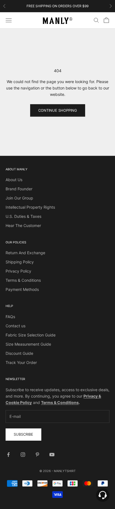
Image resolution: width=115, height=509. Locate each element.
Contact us (15, 325)
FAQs (10, 316)
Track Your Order (21, 362)
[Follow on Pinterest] (37, 454)
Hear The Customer (23, 225)
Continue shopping (57, 110)
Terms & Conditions (23, 280)
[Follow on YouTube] (52, 454)
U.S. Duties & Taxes (23, 216)
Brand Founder (19, 188)
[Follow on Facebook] (8, 454)
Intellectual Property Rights (30, 207)
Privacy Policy (18, 271)
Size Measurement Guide (28, 344)
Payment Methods (22, 289)
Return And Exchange (25, 252)
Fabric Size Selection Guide (31, 335)
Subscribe (23, 434)
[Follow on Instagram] (23, 454)
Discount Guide (19, 353)
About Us (14, 179)
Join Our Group (19, 198)
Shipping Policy (20, 262)
